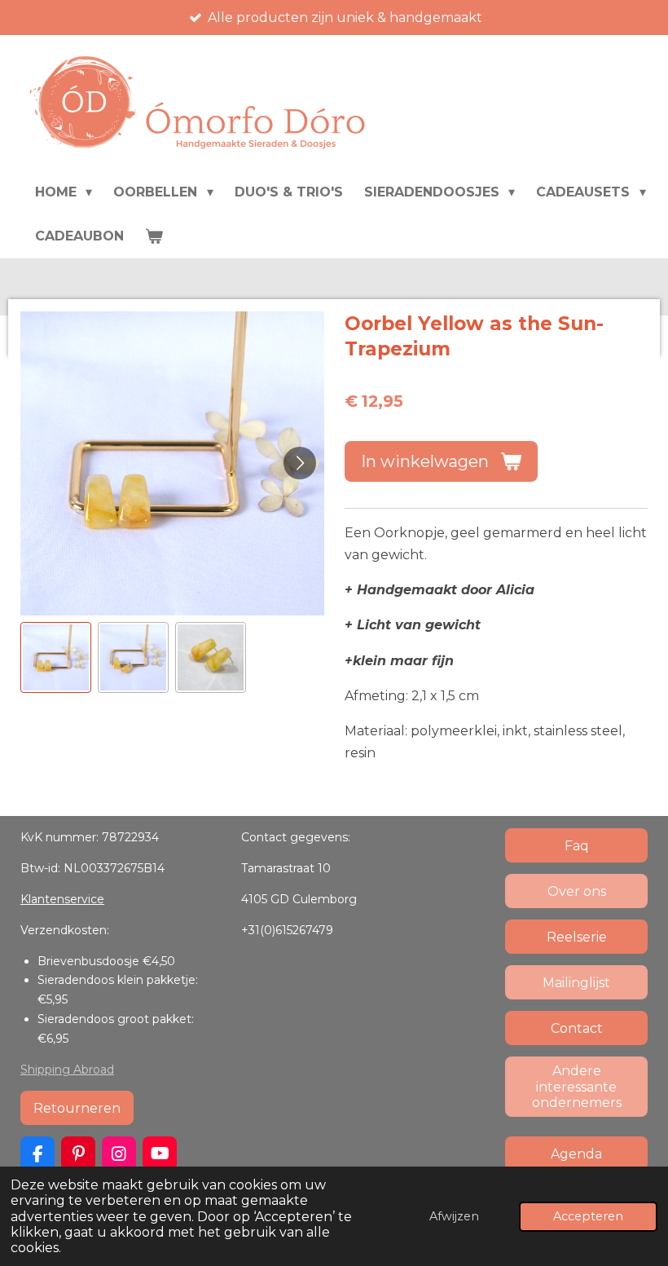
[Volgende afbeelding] (299, 463)
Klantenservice (62, 899)
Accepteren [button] (588, 1216)
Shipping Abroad (67, 1069)
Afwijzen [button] (454, 1216)
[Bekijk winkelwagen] (154, 236)
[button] (55, 657)
